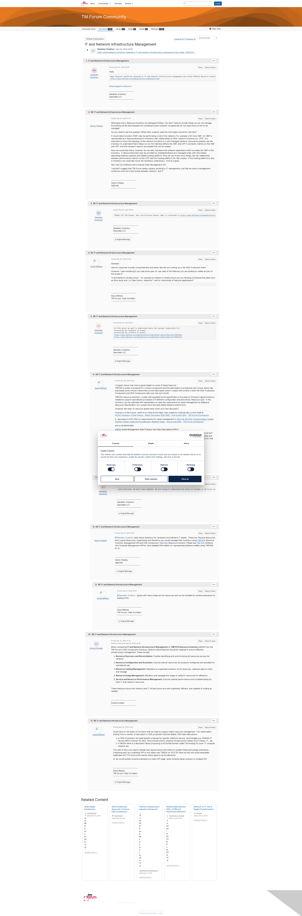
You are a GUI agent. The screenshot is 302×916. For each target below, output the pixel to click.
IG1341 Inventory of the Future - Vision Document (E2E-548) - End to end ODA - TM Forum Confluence (162, 415)
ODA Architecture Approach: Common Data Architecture (120, 809)
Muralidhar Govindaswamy (149, 871)
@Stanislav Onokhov (124, 537)
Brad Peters (119, 816)
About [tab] (186, 443)
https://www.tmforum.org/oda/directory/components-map (134, 79)
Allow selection (151, 479)
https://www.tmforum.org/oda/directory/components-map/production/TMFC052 (213, 215)
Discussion (105, 29)
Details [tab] (151, 443)
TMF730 (119, 165)
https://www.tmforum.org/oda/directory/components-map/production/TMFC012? (148, 337)
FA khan (199, 813)
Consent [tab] (115, 443)
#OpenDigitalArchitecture (120, 86)
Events (143, 29)
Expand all (179, 39)
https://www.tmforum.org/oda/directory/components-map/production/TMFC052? (148, 335)
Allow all (185, 479)
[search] (184, 3)
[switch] (137, 469)
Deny (117, 479)
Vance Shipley (96, 126)
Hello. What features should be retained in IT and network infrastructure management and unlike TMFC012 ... (146, 52)
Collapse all (190, 39)
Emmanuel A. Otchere (176, 816)
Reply (201, 67)
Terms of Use (191, 905)
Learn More (156, 905)
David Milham (96, 266)
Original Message (123, 239)
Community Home (88, 29)
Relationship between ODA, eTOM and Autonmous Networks (176, 809)
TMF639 (201, 540)
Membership (157, 903)
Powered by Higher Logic (151, 913)
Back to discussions (96, 39)
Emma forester (96, 648)
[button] (104, 3)
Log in (218, 3)
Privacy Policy (191, 907)
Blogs (131, 29)
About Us (189, 903)
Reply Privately (210, 67)
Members (157, 29)
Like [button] (213, 60)
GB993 (118, 429)
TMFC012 (163, 543)
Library (120, 29)
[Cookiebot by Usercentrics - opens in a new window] (191, 435)
